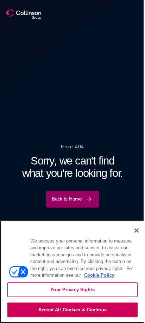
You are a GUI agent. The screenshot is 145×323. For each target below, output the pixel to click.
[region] (72, 272)
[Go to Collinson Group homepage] (24, 14)
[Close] (136, 230)
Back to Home (67, 199)
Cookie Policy (99, 275)
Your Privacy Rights (72, 289)
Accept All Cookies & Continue (72, 309)
